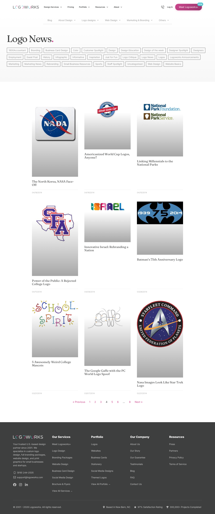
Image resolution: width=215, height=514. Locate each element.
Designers (198, 50)
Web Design (111, 20)
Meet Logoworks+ (188, 7)
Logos (161, 57)
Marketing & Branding (138, 20)
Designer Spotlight (178, 50)
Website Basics (173, 64)
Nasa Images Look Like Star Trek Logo (160, 383)
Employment (15, 57)
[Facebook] (14, 484)
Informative (78, 57)
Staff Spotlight (114, 64)
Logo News (147, 57)
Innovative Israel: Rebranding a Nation (106, 248)
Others (162, 20)
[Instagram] (20, 484)
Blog (49, 20)
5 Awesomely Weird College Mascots (51, 363)
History (46, 57)
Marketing (14, 64)
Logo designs (89, 20)
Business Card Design (56, 50)
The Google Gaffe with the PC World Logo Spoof (104, 372)
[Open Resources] (107, 7)
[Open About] (121, 7)
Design (112, 50)
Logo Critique (129, 57)
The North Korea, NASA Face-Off (53, 183)
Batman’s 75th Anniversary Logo (160, 259)
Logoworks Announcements (184, 57)
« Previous (79, 401)
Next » (138, 401)
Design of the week (154, 50)
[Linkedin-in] (26, 484)
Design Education (130, 50)
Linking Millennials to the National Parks (155, 162)
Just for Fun (111, 57)
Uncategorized (135, 64)
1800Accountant (17, 50)
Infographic (61, 57)
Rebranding (53, 64)
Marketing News (32, 64)
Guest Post (32, 57)
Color (75, 50)
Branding (35, 50)
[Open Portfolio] (89, 7)
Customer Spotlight (93, 50)
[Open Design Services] (61, 7)
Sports (98, 64)
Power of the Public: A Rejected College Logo (54, 282)
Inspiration (94, 57)
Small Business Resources (77, 64)
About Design (65, 20)
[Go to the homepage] (26, 7)
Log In (170, 7)
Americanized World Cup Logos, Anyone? (107, 155)
